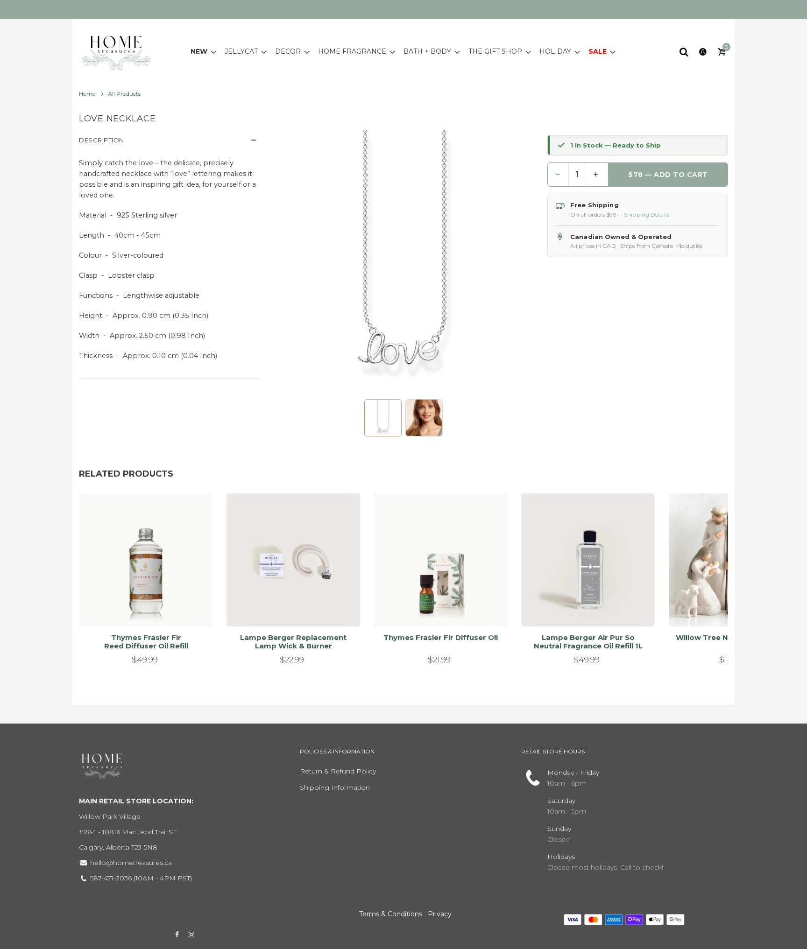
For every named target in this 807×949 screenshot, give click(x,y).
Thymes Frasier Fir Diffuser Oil (440, 637)
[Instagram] (192, 934)
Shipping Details (646, 214)
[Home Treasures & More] (116, 51)
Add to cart (142, 608)
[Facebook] (177, 934)
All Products (124, 93)
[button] (383, 417)
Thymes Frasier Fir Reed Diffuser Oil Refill (146, 641)
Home (88, 93)
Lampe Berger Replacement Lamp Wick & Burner (293, 641)
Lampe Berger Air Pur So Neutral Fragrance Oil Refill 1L (588, 641)
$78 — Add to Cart (668, 174)
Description (101, 140)
